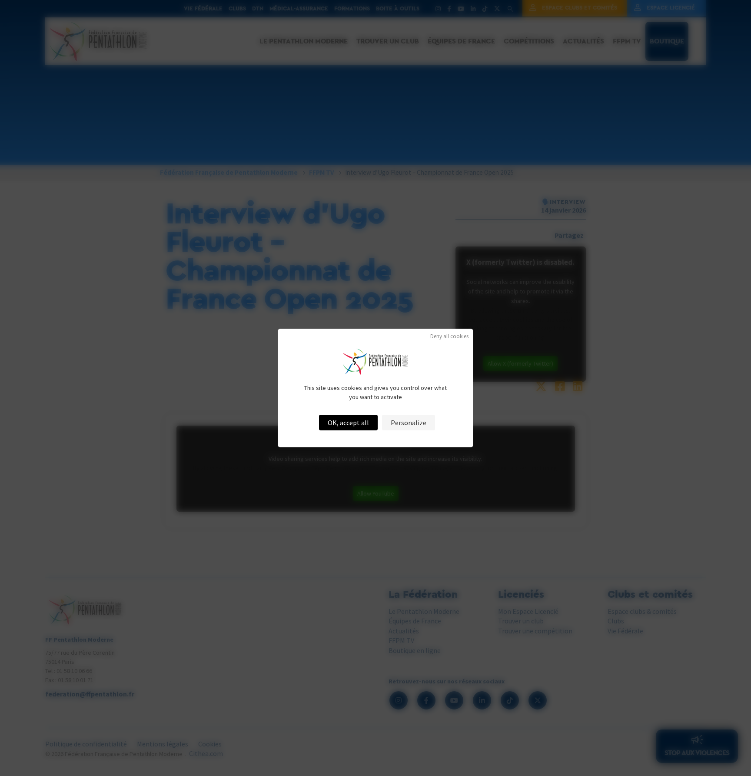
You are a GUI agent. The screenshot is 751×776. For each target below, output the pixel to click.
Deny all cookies (449, 336)
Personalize (408, 422)
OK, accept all (348, 422)
